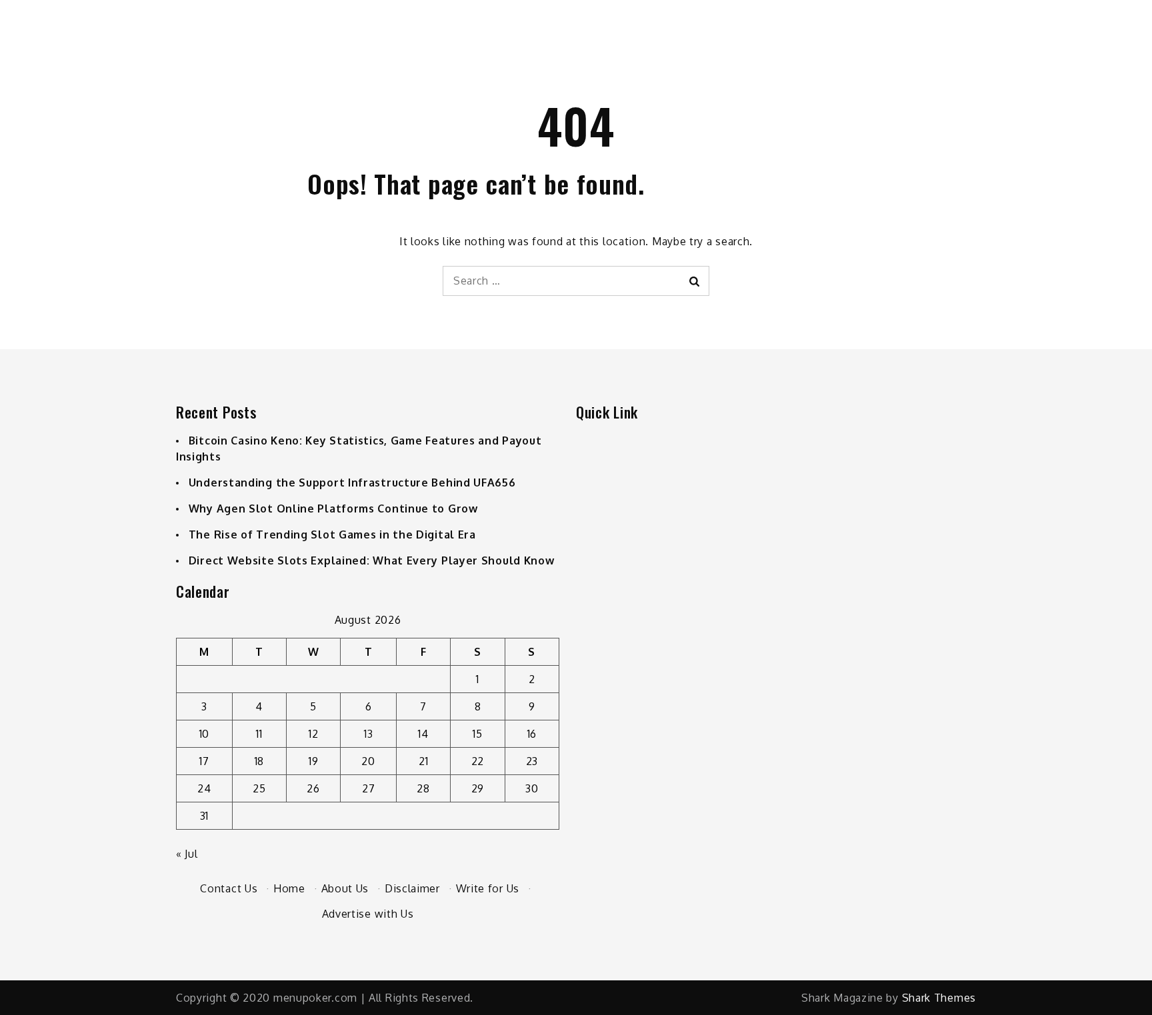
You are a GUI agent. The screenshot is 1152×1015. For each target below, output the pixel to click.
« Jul (187, 853)
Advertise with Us (368, 913)
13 (368, 733)
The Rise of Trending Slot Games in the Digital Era (332, 534)
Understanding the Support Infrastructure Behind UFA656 (352, 482)
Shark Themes (939, 997)
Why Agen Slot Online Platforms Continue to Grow (333, 508)
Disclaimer (412, 888)
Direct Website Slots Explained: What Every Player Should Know (372, 560)
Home (289, 888)
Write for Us (487, 888)
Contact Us (228, 888)
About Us (345, 888)
